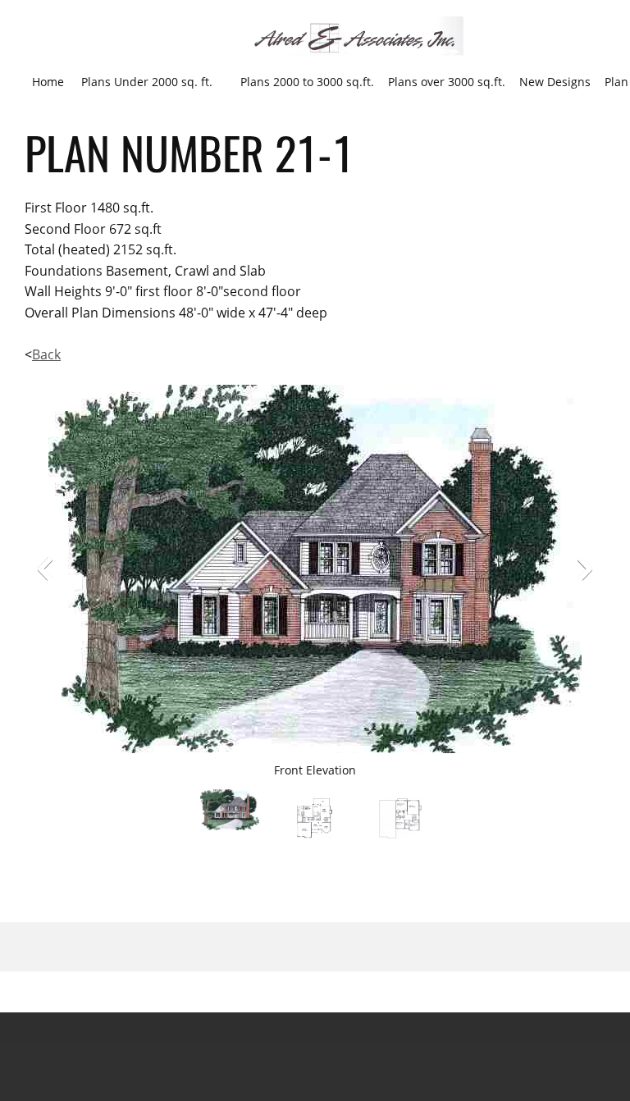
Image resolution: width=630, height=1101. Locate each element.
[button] (45, 568)
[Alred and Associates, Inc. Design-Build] (356, 36)
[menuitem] (48, 81)
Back (46, 354)
